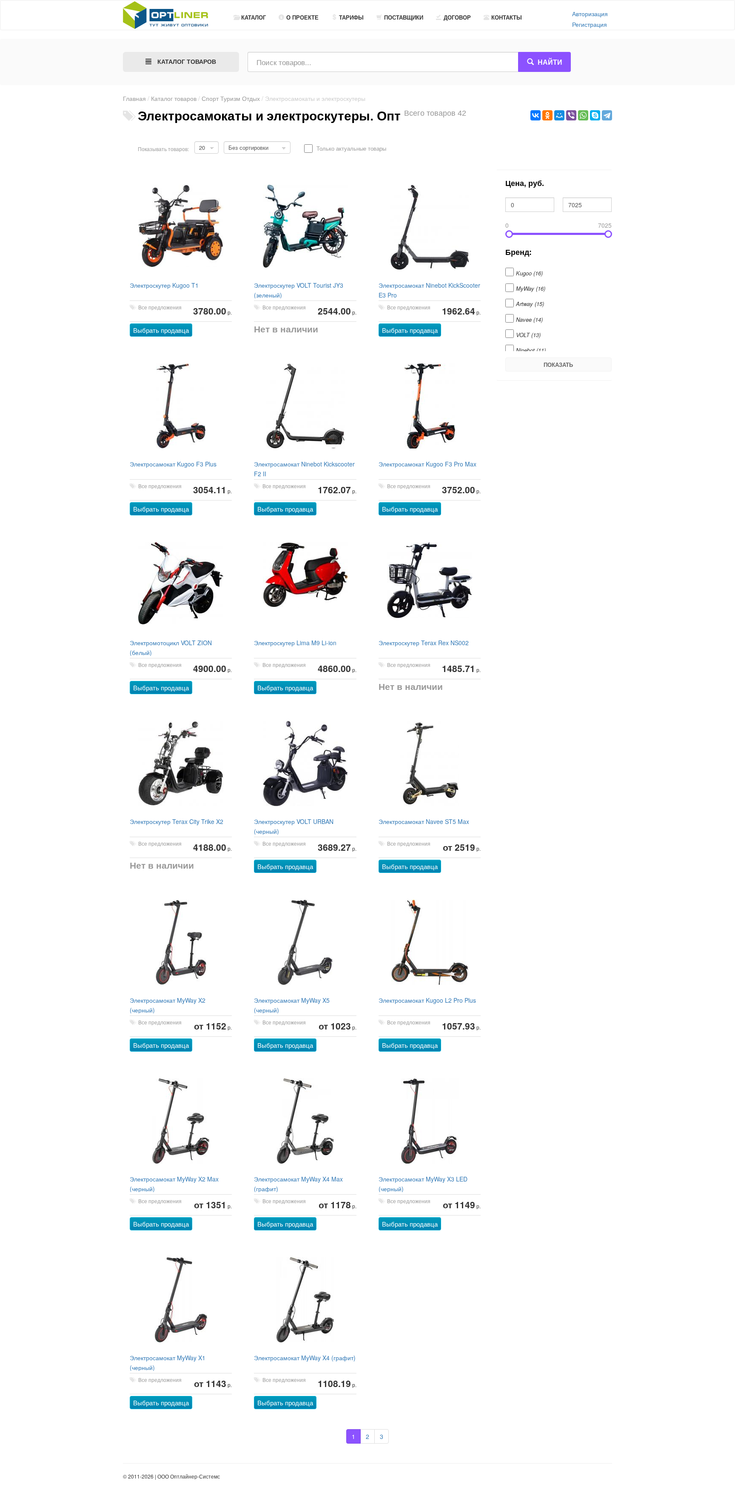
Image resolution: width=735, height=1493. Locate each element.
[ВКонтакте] (535, 115)
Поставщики (403, 17)
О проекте (302, 17)
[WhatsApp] (583, 115)
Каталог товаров (174, 98)
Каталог (253, 17)
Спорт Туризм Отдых (231, 98)
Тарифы (351, 17)
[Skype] (595, 115)
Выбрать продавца (161, 330)
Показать (558, 364)
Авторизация (590, 13)
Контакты (506, 17)
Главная (134, 98)
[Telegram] (607, 115)
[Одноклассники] (547, 115)
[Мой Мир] (559, 115)
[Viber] (571, 115)
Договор (457, 17)
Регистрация (589, 24)
